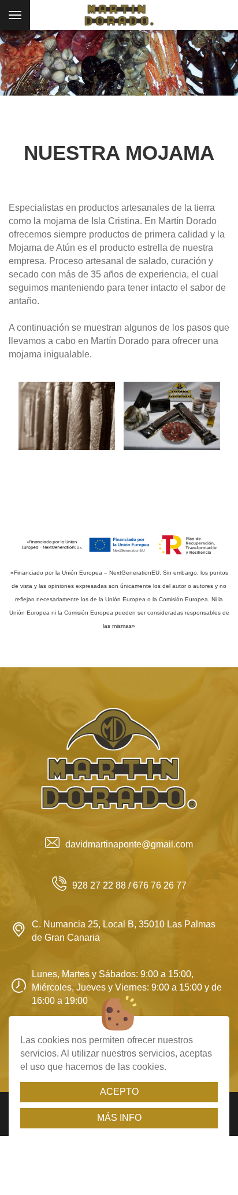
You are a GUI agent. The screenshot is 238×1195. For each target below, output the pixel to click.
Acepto (119, 1092)
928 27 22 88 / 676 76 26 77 (129, 885)
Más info (119, 1118)
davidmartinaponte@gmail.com (129, 844)
